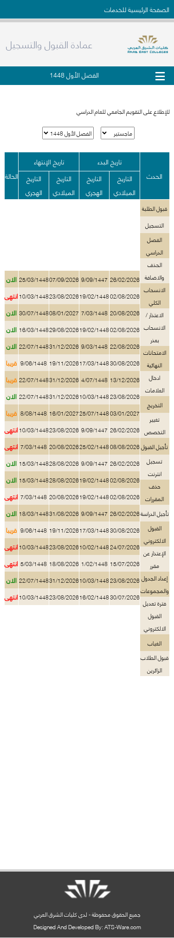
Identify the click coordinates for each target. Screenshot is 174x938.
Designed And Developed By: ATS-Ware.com (87, 926)
